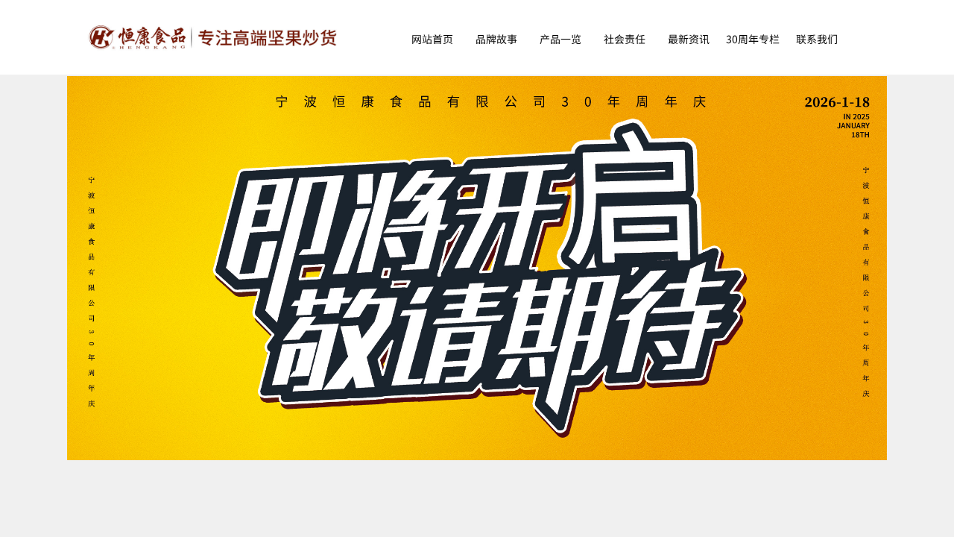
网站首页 (432, 38)
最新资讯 (689, 38)
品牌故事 (496, 38)
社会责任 (624, 38)
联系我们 (817, 38)
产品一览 (560, 38)
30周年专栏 (753, 38)
